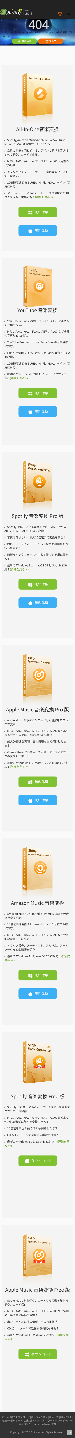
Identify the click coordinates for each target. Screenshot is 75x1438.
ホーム (5, 1417)
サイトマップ (39, 1420)
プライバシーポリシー (60, 1420)
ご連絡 (27, 1420)
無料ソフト (66, 1417)
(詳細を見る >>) (45, 197)
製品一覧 (54, 1417)
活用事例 (7, 1420)
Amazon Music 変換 (45, 1424)
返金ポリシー (26, 1424)
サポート (17, 1420)
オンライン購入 (39, 1417)
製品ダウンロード (20, 1417)
